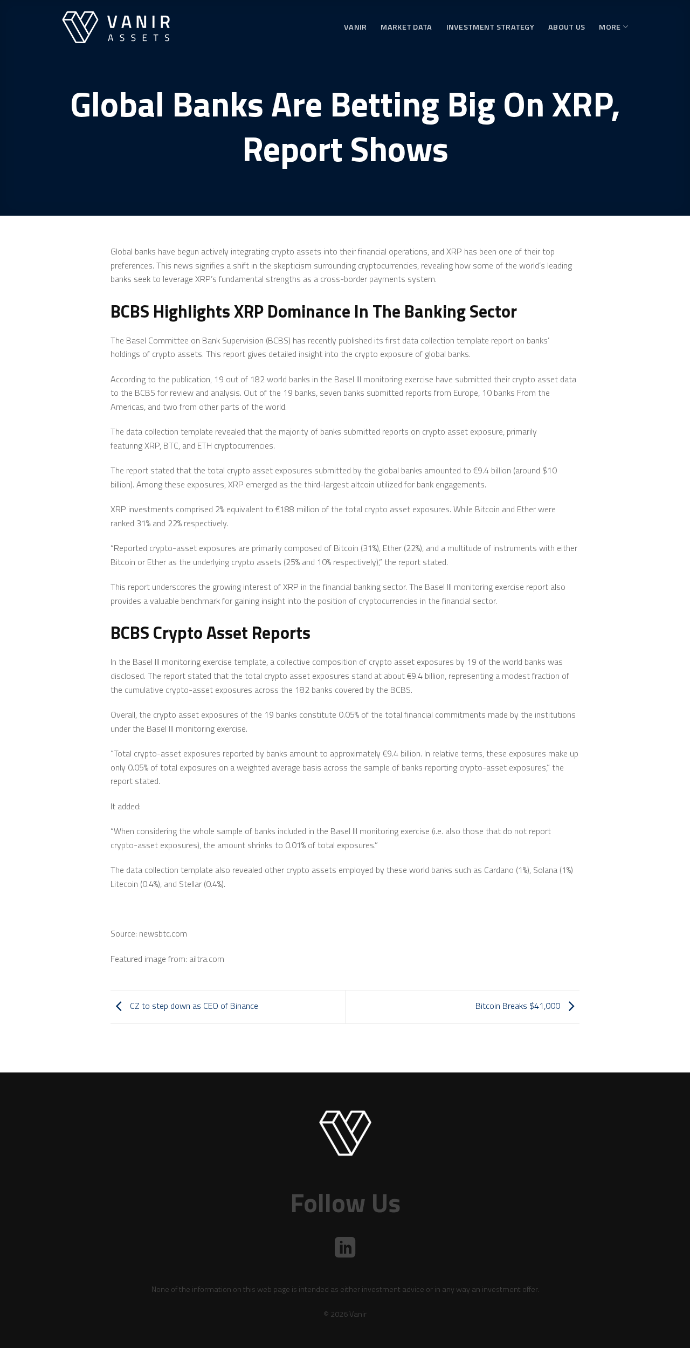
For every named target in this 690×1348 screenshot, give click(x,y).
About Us (566, 27)
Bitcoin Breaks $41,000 (518, 1006)
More (609, 27)
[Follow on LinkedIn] (345, 1249)
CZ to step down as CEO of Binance (193, 1006)
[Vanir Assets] (116, 27)
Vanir (355, 27)
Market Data (406, 27)
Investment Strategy (490, 27)
